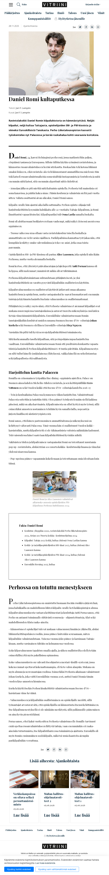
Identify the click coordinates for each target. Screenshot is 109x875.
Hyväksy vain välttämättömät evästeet (57, 869)
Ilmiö (49, 830)
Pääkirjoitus (10, 830)
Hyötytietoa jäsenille (55, 836)
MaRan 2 (54, 797)
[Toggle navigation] (12, 5)
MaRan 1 (85, 797)
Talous (59, 830)
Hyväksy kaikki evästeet (19, 869)
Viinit (81, 830)
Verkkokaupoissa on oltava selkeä (24, 799)
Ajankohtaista (27, 830)
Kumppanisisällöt (96, 830)
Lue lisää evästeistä (45, 863)
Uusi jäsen (70, 830)
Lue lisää (21, 815)
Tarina (40, 830)
